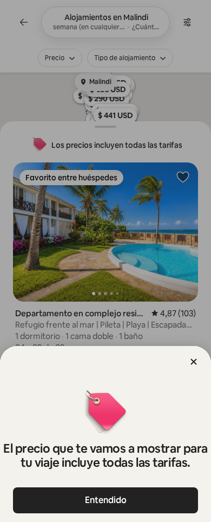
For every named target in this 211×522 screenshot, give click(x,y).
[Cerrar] (193, 361)
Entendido (106, 500)
